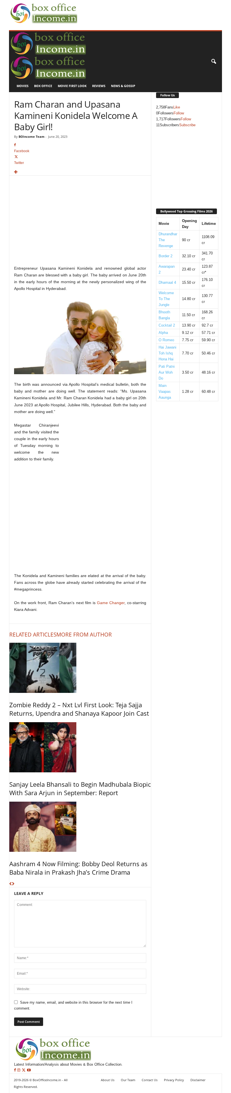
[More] (80, 172)
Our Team (128, 1080)
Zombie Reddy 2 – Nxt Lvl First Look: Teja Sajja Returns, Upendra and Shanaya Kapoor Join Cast (79, 708)
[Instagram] (19, 1070)
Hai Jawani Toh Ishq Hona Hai (167, 353)
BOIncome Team (32, 136)
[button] (213, 62)
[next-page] (13, 884)
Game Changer (111, 602)
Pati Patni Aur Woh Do (167, 372)
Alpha (163, 333)
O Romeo (166, 340)
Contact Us (149, 1080)
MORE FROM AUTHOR (84, 634)
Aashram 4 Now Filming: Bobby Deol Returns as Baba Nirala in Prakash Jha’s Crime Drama (78, 867)
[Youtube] (29, 1070)
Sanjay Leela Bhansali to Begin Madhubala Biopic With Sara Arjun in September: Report (80, 788)
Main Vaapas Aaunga (165, 391)
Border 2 (165, 256)
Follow (179, 113)
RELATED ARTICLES (32, 634)
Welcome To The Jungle (166, 299)
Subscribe (187, 125)
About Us (107, 1080)
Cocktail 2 (167, 325)
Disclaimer (197, 1080)
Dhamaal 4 (167, 282)
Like (176, 107)
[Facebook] (15, 1070)
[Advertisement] (145, 8)
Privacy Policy (174, 1080)
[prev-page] (10, 884)
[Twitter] (24, 1070)
